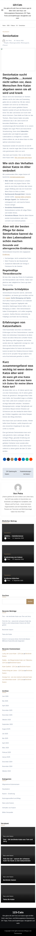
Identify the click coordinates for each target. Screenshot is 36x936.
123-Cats (17, 5)
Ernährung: (6, 254)
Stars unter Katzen (8, 803)
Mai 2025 (5, 738)
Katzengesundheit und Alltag (11, 798)
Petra (10, 40)
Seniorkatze (10, 35)
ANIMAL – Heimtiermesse (13, 536)
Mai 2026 (5, 701)
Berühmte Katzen (7, 629)
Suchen (5, 595)
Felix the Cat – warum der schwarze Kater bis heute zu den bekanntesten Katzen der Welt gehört (16, 623)
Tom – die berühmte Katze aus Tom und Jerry (16, 616)
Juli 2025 (5, 733)
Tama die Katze (7, 634)
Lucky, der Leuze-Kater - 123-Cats (12, 653)
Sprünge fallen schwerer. (23, 197)
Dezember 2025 (7, 710)
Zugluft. (7, 298)
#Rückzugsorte (25, 43)
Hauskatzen (6, 31)
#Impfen (6, 43)
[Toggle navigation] (2, 10)
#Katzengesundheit (14, 43)
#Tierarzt (5, 45)
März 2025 (5, 747)
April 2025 (5, 743)
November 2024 (7, 766)
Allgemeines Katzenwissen (10, 784)
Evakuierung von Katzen (13, 557)
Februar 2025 (6, 752)
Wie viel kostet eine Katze (23, 157)
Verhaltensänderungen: (17, 177)
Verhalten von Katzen (9, 807)
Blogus (26, 931)
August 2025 (6, 729)
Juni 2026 (5, 696)
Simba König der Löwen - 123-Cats (13, 670)
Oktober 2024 (6, 771)
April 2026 (5, 705)
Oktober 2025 (6, 719)
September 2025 (7, 724)
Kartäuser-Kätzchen (11, 578)
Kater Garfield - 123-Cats (10, 666)
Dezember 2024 (7, 761)
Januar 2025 (6, 757)
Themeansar (18, 933)
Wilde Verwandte (7, 812)
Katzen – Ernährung (8, 793)
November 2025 (7, 715)
